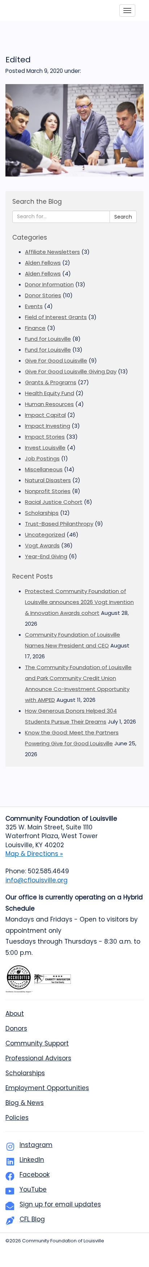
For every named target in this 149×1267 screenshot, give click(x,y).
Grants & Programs (50, 382)
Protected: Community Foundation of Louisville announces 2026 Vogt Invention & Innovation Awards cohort (79, 602)
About (14, 1013)
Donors (16, 1028)
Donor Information (49, 284)
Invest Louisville (45, 447)
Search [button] (123, 216)
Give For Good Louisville (56, 360)
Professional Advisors (38, 1058)
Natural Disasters (48, 480)
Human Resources (49, 404)
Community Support (37, 1043)
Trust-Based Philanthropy (59, 523)
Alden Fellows (43, 262)
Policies (17, 1117)
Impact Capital (45, 415)
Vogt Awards (42, 545)
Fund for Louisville (48, 339)
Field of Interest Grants (56, 317)
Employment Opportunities (47, 1088)
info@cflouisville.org (36, 880)
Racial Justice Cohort (53, 502)
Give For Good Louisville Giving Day (70, 371)
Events (34, 306)
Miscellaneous (44, 469)
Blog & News (24, 1102)
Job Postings (42, 458)
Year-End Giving (46, 556)
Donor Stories (43, 295)
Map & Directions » (34, 853)
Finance (35, 328)
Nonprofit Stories (48, 491)
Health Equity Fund (49, 393)
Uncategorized (45, 534)
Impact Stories (45, 436)
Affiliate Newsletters (52, 252)
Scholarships (42, 513)
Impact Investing (47, 426)
